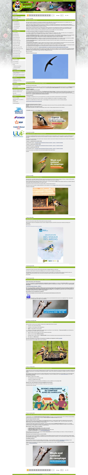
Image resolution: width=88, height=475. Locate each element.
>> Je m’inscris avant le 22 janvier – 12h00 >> (33, 286)
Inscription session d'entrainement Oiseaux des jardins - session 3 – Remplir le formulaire (49, 148)
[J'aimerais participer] (72, 0)
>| (49, 15)
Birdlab (54, 185)
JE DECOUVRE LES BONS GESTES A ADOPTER (34, 101)
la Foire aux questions (60, 440)
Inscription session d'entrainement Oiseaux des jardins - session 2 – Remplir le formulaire (49, 145)
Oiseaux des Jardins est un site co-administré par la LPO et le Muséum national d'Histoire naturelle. (44, 473)
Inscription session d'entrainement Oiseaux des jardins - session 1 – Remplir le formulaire (49, 142)
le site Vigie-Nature (68, 185)
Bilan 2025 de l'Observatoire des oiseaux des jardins (34, 226)
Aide (14, 64)
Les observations (16, 21)
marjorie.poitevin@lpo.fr (64, 374)
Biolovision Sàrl (40, 474)
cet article (60, 338)
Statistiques (15, 69)
